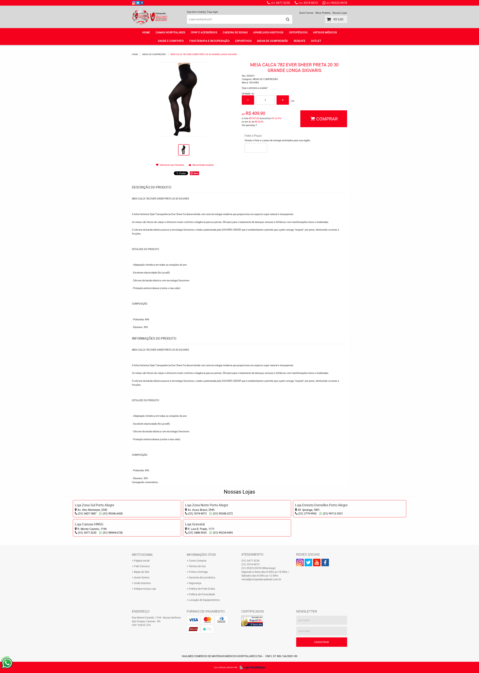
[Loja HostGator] (251, 667)
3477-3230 (280, 3)
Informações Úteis (201, 555)
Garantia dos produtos (202, 577)
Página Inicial (142, 560)
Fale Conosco (142, 566)
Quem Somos (306, 12)
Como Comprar (198, 560)
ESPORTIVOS (243, 41)
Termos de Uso (197, 566)
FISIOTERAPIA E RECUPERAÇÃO (209, 41)
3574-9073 (308, 3)
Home (146, 32)
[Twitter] (138, 3)
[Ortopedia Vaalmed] (142, 3)
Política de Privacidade (202, 594)
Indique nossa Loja (145, 588)
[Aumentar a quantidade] (283, 100)
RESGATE (300, 41)
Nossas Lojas (339, 12)
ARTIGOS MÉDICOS (325, 32)
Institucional (142, 555)
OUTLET (316, 41)
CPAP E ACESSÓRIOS (204, 32)
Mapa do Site (141, 572)
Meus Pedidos (323, 12)
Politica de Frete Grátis (202, 588)
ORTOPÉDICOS (298, 32)
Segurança (195, 583)
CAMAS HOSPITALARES (170, 32)
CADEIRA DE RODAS (235, 32)
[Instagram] (134, 3)
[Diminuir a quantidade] (248, 100)
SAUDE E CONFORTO (171, 41)
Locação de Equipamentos (204, 600)
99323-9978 (336, 3)
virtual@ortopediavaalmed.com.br (261, 579)
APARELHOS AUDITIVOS (268, 32)
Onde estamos (142, 583)
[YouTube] (317, 562)
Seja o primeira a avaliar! (254, 88)
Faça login (212, 11)
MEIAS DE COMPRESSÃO (272, 41)
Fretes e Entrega (198, 572)
